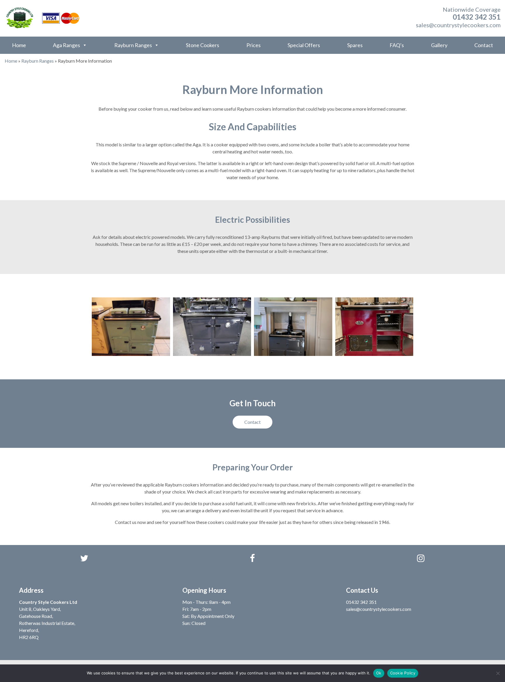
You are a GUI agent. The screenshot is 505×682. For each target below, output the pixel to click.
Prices (253, 45)
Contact (483, 45)
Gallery (439, 45)
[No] (498, 673)
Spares (355, 45)
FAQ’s (397, 45)
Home (19, 45)
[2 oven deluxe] (293, 326)
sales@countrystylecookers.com (458, 24)
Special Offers (304, 45)
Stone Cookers (202, 45)
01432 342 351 (477, 17)
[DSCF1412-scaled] (131, 326)
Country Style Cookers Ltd (48, 602)
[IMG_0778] (374, 326)
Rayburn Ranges (133, 45)
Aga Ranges (66, 45)
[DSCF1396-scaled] (212, 326)
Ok (378, 673)
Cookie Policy (402, 673)
